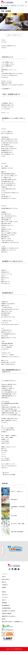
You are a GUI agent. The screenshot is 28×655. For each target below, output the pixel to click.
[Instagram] (9, 569)
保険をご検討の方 (6, 579)
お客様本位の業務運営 (6, 613)
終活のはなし (3, 8)
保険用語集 (4, 602)
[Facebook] (12, 569)
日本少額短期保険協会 (14, 628)
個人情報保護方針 (6, 605)
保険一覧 (4, 582)
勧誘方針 (4, 619)
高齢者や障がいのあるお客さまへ (9, 616)
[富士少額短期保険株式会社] (7, 2)
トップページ (5, 574)
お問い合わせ (5, 594)
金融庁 (14, 639)
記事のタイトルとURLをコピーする (14, 35)
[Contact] (18, 569)
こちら (18, 407)
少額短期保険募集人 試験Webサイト (14, 634)
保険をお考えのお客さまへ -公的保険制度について (12, 621)
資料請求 (4, 591)
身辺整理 (13, 474)
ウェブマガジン (5, 597)
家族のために (6, 474)
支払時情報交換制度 (6, 608)
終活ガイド (4, 600)
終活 (10, 474)
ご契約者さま (5, 584)
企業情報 (4, 587)
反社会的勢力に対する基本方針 (8, 610)
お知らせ (4, 576)
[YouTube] (15, 569)
